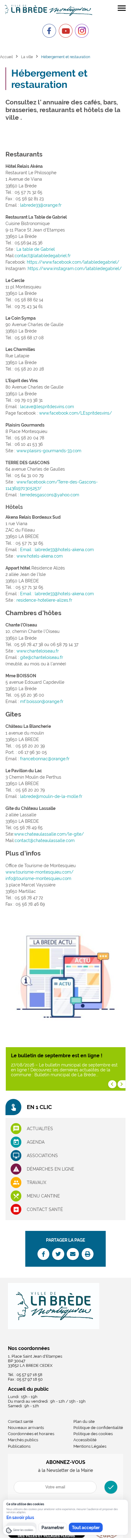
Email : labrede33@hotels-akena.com (57, 549)
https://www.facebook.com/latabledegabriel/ (73, 262)
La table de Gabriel (35, 249)
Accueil (6, 57)
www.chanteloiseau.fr (37, 651)
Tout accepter (86, 1527)
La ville (27, 57)
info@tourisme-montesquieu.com (38, 878)
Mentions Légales (89, 1446)
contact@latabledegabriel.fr (43, 255)
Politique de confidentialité (98, 1427)
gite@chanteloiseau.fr (41, 657)
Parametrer (52, 1527)
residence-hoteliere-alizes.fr (44, 600)
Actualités (40, 1128)
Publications (19, 1446)
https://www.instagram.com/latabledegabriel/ (75, 268)
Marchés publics (23, 1440)
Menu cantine (43, 1196)
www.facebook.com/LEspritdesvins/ (75, 413)
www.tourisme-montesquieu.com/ (39, 872)
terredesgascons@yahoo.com (49, 494)
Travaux (36, 1182)
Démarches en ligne (50, 1169)
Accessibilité (85, 1440)
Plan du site (84, 1421)
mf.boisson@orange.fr (41, 701)
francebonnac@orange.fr (44, 758)
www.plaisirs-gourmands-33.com (48, 450)
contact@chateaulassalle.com (45, 840)
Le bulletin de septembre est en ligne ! (56, 1056)
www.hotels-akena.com (39, 556)
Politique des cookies (93, 1433)
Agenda (35, 1142)
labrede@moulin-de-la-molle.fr (51, 796)
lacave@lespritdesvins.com (47, 406)
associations (42, 1155)
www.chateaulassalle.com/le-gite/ (49, 834)
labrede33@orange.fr (41, 205)
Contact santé (45, 1209)
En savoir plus (20, 1517)
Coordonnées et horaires (31, 1433)
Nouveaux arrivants (26, 1427)
